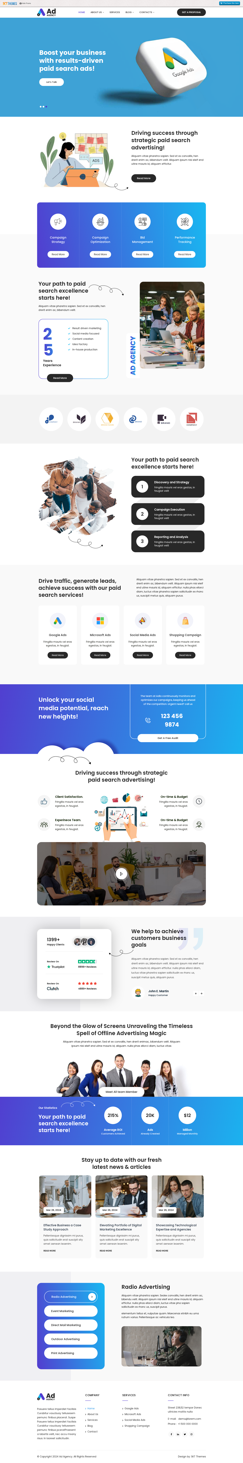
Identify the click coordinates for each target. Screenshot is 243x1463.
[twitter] (185, 1434)
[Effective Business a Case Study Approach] (65, 1215)
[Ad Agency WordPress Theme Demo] (46, 12)
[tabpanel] (162, 1324)
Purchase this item (231, 3)
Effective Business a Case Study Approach (62, 1227)
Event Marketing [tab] (62, 1311)
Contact (92, 1431)
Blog (129, 12)
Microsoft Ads (100, 635)
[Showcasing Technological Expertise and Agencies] (178, 1215)
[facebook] (171, 1434)
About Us (96, 12)
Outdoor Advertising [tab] (65, 1339)
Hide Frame (26, 3)
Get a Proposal (191, 12)
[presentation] (195, 993)
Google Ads (58, 635)
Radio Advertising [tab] (63, 1297)
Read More (58, 254)
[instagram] (191, 1434)
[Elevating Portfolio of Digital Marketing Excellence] (121, 1215)
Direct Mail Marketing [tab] (66, 1325)
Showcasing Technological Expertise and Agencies (176, 1227)
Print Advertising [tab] (62, 1353)
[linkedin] (178, 1434)
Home (81, 12)
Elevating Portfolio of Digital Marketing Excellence (121, 1227)
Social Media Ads (143, 635)
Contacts (145, 12)
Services (115, 12)
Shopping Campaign (185, 635)
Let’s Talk (51, 82)
